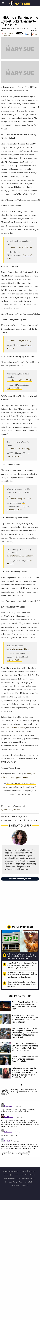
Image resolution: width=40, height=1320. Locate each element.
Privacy (6, 1175)
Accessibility (29, 1175)
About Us (23, 1171)
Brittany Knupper (8, 29)
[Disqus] (20, 1128)
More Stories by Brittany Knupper (20, 879)
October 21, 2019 (14, 509)
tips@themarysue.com (10, 809)
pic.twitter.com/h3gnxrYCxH (19, 380)
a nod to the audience (16, 727)
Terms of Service (17, 1175)
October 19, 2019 (14, 659)
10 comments (34, 29)
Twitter (25, 816)
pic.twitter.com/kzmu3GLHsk (19, 247)
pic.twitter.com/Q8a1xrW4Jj (19, 340)
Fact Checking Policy (26, 1182)
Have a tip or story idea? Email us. (23, 1090)
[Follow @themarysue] (20, 821)
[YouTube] (35, 821)
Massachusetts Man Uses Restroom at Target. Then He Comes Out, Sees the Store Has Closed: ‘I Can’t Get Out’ (22, 984)
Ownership (15, 1185)
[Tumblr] (31, 821)
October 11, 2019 (14, 388)
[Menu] (3, 3)
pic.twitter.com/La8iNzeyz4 (19, 648)
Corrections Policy (11, 1182)
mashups (19, 816)
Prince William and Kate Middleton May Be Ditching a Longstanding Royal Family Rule (25, 1058)
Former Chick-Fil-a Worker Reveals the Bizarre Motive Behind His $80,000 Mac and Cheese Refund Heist (25, 1005)
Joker (13, 816)
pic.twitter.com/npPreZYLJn (19, 498)
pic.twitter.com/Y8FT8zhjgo (19, 448)
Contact (23, 1185)
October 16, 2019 (14, 456)
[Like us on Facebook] (24, 821)
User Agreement (9, 1178)
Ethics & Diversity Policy (25, 1178)
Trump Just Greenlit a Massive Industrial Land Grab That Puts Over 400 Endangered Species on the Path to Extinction (25, 1018)
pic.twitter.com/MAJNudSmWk (20, 555)
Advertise (32, 1171)
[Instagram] (28, 821)
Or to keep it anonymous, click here (23, 1092)
